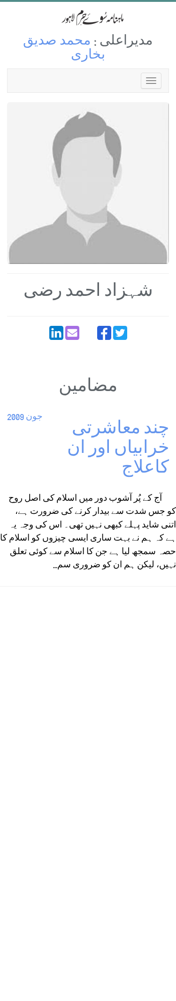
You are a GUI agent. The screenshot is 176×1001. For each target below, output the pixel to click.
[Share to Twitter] (120, 333)
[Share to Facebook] (104, 333)
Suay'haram (88, 17)
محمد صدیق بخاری (64, 49)
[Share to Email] (72, 333)
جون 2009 (25, 417)
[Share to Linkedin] (56, 333)
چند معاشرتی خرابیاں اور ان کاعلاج (118, 450)
